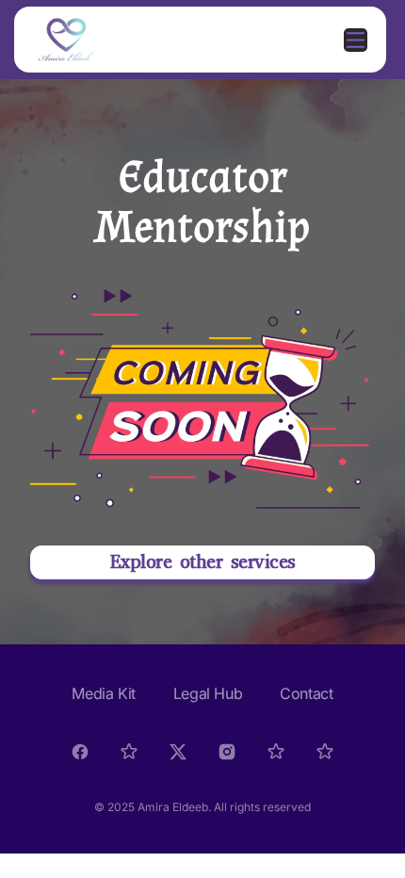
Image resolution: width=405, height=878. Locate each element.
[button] (202, 562)
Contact (306, 693)
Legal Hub (207, 693)
